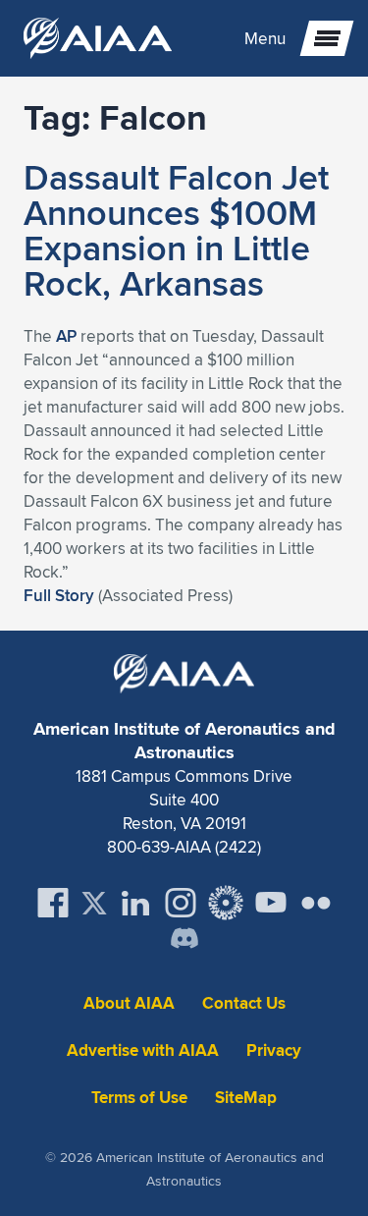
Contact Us (244, 1003)
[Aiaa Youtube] (270, 902)
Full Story (59, 595)
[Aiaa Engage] (225, 902)
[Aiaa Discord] (184, 940)
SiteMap (246, 1097)
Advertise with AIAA (143, 1050)
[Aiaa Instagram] (180, 902)
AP (66, 336)
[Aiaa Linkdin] (135, 902)
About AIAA (129, 1003)
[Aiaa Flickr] (316, 902)
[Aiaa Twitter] (94, 903)
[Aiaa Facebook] (53, 902)
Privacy (273, 1050)
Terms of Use (139, 1097)
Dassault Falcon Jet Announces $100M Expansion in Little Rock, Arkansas (176, 229)
